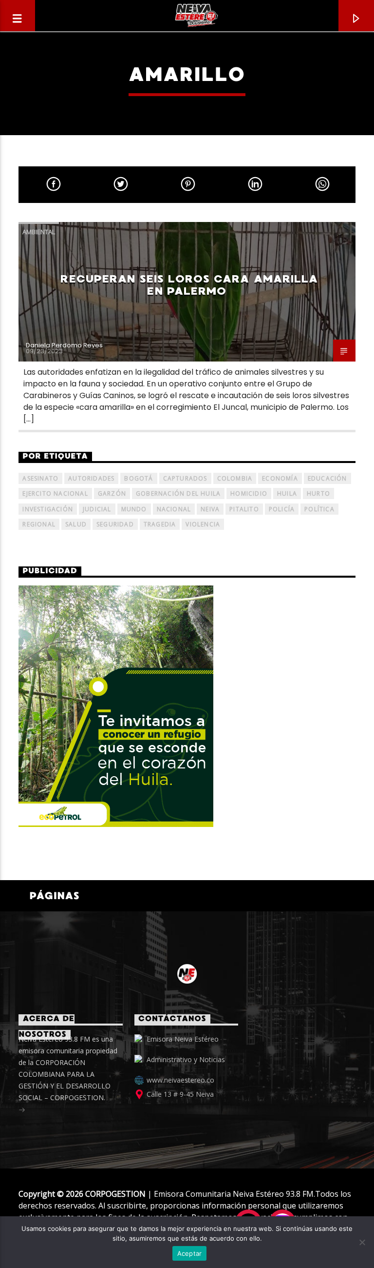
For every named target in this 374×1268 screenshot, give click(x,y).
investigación (47, 509)
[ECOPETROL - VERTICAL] (187, 706)
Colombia (235, 478)
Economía (280, 478)
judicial (97, 509)
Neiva (210, 509)
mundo (134, 509)
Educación (327, 478)
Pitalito (244, 509)
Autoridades (91, 478)
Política (319, 509)
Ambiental (38, 231)
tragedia (160, 524)
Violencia (203, 524)
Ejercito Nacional (55, 493)
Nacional (174, 509)
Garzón (112, 493)
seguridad (115, 524)
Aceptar (189, 1253)
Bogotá (138, 478)
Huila (287, 493)
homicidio (248, 493)
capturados (185, 478)
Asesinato (40, 478)
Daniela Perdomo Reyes (64, 345)
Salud (76, 524)
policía (282, 509)
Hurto (318, 493)
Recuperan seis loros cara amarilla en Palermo (189, 285)
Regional (39, 524)
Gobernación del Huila (178, 493)
